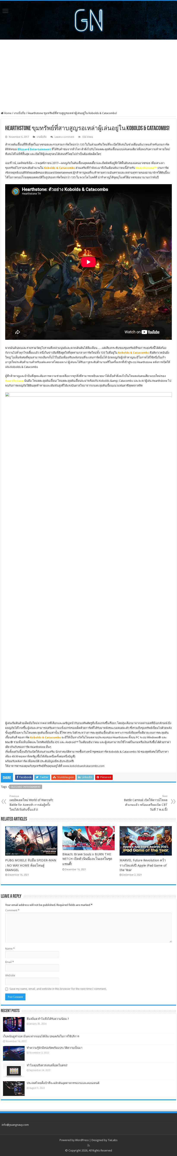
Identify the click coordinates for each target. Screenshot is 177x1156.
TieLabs (112, 1140)
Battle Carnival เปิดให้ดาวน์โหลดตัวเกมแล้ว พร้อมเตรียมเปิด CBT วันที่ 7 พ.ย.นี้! (146, 803)
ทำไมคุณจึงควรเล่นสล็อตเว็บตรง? (47, 1065)
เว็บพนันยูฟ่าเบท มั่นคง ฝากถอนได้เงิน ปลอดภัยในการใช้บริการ (41, 1036)
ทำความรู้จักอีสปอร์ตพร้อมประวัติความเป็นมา (54, 1047)
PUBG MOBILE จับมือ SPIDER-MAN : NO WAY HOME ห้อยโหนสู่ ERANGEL (30, 865)
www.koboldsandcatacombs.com (83, 766)
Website (10, 975)
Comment (12, 910)
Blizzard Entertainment (26, 787)
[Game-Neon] (88, 19)
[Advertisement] (88, 75)
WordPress (82, 1140)
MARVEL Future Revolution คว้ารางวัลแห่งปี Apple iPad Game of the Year (143, 865)
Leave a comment (64, 137)
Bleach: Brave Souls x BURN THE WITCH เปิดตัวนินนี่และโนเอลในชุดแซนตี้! (87, 859)
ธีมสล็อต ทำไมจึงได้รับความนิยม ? (48, 1018)
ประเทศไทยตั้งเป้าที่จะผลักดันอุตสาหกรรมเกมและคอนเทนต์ (63, 1083)
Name (10, 948)
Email (9, 962)
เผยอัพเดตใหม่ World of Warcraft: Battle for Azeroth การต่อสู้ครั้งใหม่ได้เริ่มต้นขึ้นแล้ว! (31, 803)
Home (7, 113)
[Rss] (88, 1145)
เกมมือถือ (19, 113)
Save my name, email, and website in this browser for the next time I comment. (57, 988)
